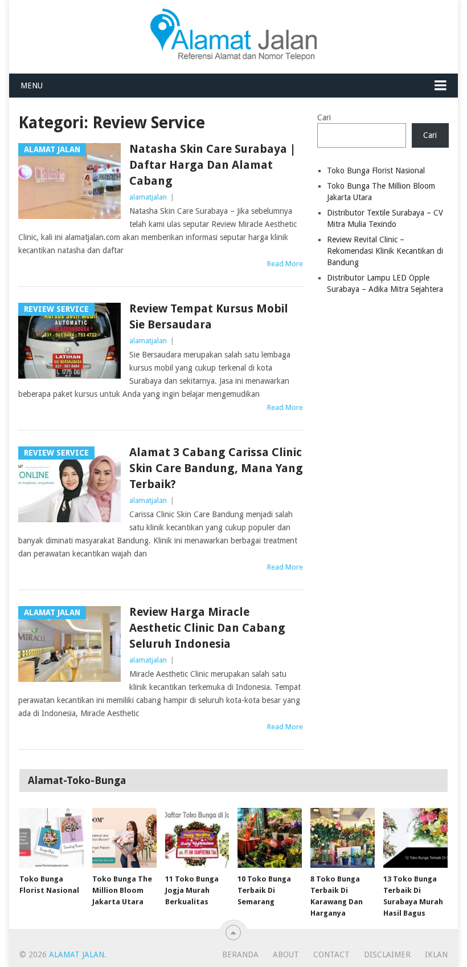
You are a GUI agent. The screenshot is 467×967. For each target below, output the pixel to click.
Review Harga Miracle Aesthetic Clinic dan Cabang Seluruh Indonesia (207, 628)
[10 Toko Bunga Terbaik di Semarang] (269, 838)
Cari (324, 117)
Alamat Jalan (76, 954)
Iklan (436, 954)
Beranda (240, 954)
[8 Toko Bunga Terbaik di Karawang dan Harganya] (342, 838)
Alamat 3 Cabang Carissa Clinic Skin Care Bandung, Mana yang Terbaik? (216, 468)
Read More (285, 263)
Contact (331, 954)
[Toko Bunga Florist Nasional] (51, 838)
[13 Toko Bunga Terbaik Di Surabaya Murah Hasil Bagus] (415, 838)
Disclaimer (387, 954)
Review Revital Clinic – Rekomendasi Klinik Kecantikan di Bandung (385, 251)
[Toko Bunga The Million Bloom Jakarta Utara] (124, 838)
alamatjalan (148, 197)
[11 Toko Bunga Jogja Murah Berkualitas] (197, 838)
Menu (32, 85)
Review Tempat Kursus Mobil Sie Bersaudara (208, 316)
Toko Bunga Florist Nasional (376, 170)
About (286, 954)
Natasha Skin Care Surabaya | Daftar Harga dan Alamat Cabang (212, 165)
